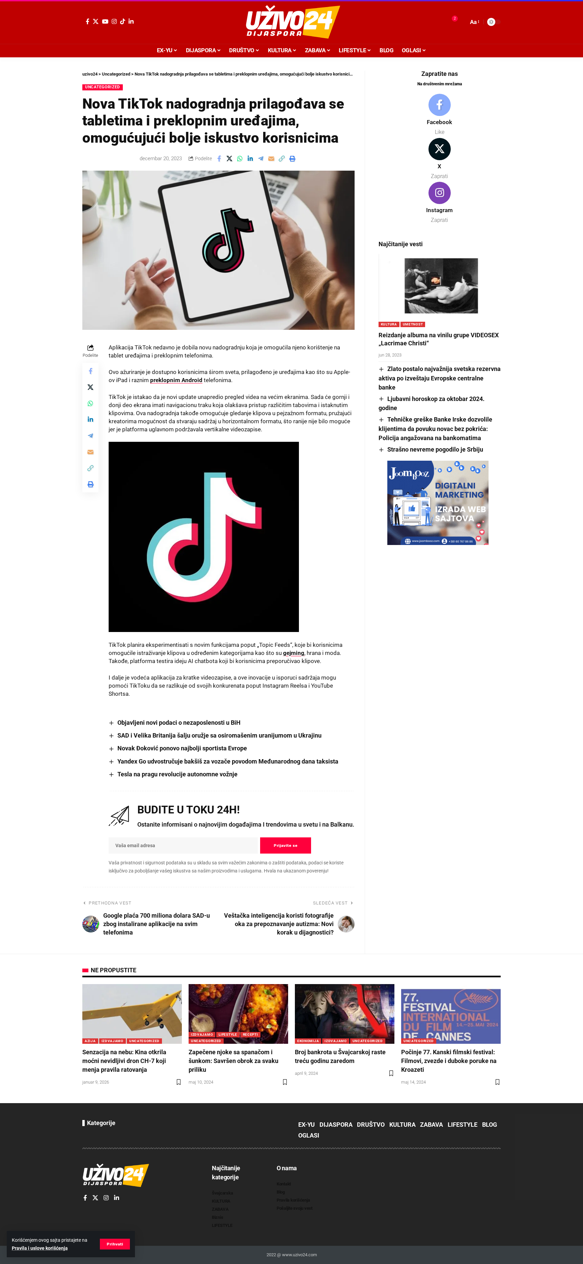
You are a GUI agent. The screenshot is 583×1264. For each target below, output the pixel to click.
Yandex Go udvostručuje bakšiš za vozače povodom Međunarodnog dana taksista (227, 761)
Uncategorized (102, 87)
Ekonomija (308, 1041)
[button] (115, 1244)
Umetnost (413, 324)
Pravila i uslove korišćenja (40, 1248)
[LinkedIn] (131, 21)
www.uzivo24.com (299, 1254)
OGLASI (308, 1135)
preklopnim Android (176, 380)
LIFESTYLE (228, 1034)
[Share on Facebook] (219, 158)
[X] (95, 21)
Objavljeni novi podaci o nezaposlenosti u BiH (179, 722)
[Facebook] (87, 21)
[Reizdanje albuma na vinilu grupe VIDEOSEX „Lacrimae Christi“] (440, 290)
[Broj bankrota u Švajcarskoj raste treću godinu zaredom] (344, 1014)
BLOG (489, 1124)
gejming (293, 653)
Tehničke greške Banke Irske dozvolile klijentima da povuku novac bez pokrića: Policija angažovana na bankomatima (435, 428)
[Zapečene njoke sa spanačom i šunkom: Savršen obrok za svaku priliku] (238, 1014)
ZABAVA (431, 1124)
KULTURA (389, 324)
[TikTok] (122, 21)
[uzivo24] (291, 22)
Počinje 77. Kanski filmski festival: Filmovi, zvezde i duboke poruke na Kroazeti (449, 1060)
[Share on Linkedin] (250, 158)
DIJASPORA (336, 1124)
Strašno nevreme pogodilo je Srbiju (435, 449)
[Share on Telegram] (261, 158)
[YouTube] (105, 21)
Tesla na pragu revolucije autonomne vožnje (177, 774)
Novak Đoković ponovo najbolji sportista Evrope (182, 748)
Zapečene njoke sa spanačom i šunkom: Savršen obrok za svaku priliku (233, 1060)
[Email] (271, 158)
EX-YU (306, 1124)
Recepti (250, 1034)
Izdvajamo (112, 1041)
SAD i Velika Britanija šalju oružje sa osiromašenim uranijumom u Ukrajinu (219, 735)
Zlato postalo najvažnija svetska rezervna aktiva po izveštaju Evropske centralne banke (440, 378)
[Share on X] (229, 158)
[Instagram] (114, 21)
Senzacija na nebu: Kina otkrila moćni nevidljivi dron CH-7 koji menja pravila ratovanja (124, 1060)
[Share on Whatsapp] (240, 158)
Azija (90, 1041)
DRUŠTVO (371, 1124)
